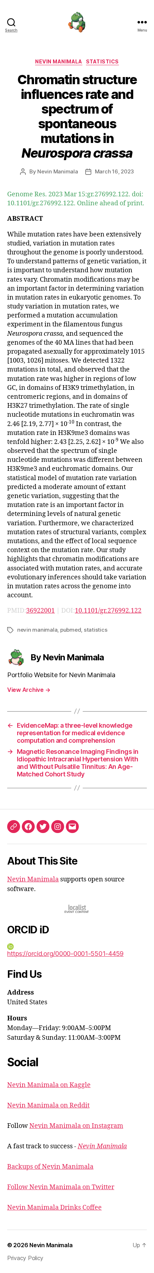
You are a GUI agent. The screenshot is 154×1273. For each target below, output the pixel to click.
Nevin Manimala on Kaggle (49, 1085)
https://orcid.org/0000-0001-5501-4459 (65, 953)
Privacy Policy (25, 1258)
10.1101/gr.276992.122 (108, 611)
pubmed (70, 629)
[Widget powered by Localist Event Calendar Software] (77, 909)
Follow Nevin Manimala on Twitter (60, 1187)
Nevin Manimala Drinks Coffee (54, 1207)
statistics (95, 629)
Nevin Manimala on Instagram (76, 1126)
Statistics (102, 61)
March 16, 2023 (114, 171)
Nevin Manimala (58, 61)
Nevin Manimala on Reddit (48, 1105)
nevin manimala (37, 629)
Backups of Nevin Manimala (50, 1167)
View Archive (28, 689)
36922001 (40, 611)
